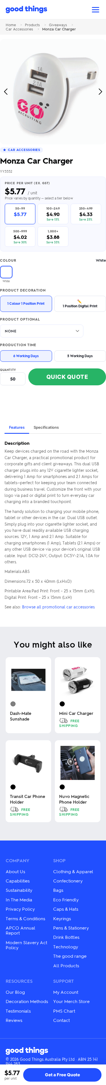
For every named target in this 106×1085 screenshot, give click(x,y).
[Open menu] (95, 9)
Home (11, 25)
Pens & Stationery (71, 928)
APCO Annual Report (20, 930)
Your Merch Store (71, 1001)
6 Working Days (26, 355)
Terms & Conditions (25, 918)
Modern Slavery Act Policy (26, 944)
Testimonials (18, 1011)
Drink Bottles (66, 937)
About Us (15, 871)
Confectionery (68, 881)
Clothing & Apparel (73, 871)
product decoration (23, 290)
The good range (69, 956)
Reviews (14, 1020)
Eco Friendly (66, 899)
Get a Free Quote (62, 1074)
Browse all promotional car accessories (58, 606)
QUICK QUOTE (67, 376)
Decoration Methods (27, 1001)
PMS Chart (64, 1011)
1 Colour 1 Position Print (25, 303)
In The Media (19, 899)
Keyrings (62, 918)
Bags (58, 890)
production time (18, 345)
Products (32, 25)
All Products (66, 965)
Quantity (8, 369)
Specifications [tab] (46, 427)
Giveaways (58, 25)
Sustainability (19, 890)
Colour (53, 260)
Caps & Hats (65, 909)
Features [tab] (17, 427)
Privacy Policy (20, 909)
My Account (65, 992)
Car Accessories (19, 29)
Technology (65, 947)
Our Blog (15, 992)
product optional (20, 319)
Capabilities (18, 881)
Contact (61, 1020)
